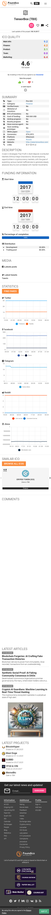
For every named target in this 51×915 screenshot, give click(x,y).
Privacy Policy (25, 847)
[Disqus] (25, 536)
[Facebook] (27, 145)
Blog (5, 830)
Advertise (23, 813)
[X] (29, 145)
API (5, 839)
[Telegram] (31, 145)
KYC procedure (25, 836)
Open (28, 132)
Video (22, 819)
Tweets (5, 278)
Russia (29, 139)
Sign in (37, 804)
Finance (29, 104)
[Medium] (33, 145)
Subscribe (39, 790)
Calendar (7, 821)
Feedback (23, 810)
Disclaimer (39, 75)
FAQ (5, 836)
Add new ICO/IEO (38, 807)
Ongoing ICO (8, 807)
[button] (45, 3)
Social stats (24, 807)
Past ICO (7, 813)
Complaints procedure (24, 839)
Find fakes (10, 291)
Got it (44, 911)
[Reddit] (35, 145)
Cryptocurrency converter (25, 824)
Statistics (7, 833)
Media (22, 816)
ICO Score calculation (24, 830)
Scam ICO (7, 816)
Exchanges (8, 824)
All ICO (6, 804)
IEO (5, 819)
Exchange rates (25, 821)
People (6, 827)
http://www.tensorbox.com (37, 142)
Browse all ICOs (14, 463)
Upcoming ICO (9, 810)
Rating (22, 804)
